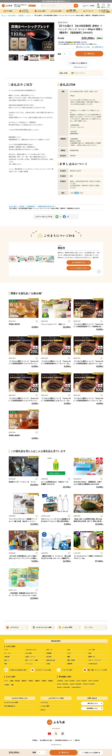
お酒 (89, 653)
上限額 (98, 7)
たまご (69, 653)
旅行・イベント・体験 (31, 660)
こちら (86, 44)
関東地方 (24, 681)
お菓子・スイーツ (30, 656)
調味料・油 (91, 656)
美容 (5, 663)
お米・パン (49, 649)
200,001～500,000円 (89, 684)
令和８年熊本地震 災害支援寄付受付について (56, 1)
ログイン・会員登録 (89, 5)
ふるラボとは (44, 702)
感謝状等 (69, 663)
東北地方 (17, 681)
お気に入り (103, 7)
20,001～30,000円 (81, 681)
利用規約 (34, 740)
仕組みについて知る (84, 47)
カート (108, 7)
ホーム (3, 15)
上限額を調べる (98, 47)
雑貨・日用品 (71, 660)
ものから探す (12, 15)
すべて (6, 649)
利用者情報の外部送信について (63, 740)
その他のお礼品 (92, 663)
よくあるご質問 (45, 706)
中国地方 (44, 681)
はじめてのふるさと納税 (11, 702)
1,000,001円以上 (76, 687)
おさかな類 (28, 653)
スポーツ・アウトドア (94, 660)
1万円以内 (60, 681)
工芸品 (48, 663)
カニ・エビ (7, 653)
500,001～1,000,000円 (63, 687)
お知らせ (43, 709)
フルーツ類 (91, 649)
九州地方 (21, 206)
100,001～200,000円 (75, 684)
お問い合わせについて (80, 67)
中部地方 (30, 681)
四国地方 (50, 681)
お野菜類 (48, 653)
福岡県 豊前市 (63, 22)
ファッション (29, 663)
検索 (76, 5)
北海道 (11, 681)
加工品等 (48, 656)
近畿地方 (37, 681)
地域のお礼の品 (50, 660)
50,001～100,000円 (62, 684)
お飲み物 (20, 15)
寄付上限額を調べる (9, 706)
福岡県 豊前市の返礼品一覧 (46, 206)
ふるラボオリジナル (30, 649)
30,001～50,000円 (93, 681)
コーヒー (28, 15)
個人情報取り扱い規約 (46, 740)
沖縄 (12, 684)
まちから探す (13, 206)
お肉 (68, 649)
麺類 (68, 656)
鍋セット (6, 660)
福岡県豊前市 (31, 206)
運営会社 (77, 740)
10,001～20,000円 (69, 681)
